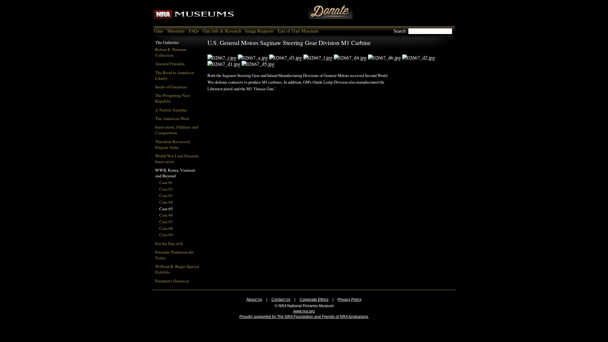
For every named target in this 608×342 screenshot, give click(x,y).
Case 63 (166, 195)
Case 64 (166, 202)
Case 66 (166, 215)
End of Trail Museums (298, 31)
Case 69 (166, 235)
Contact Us (280, 299)
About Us (254, 299)
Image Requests (259, 31)
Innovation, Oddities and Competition (176, 130)
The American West (172, 118)
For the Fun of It (169, 243)
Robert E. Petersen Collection (171, 52)
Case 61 (166, 182)
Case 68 (166, 228)
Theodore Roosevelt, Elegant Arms (173, 144)
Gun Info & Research (222, 31)
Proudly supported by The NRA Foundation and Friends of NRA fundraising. (304, 316)
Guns (158, 31)
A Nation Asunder (171, 110)
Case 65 (166, 209)
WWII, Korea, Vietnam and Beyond (175, 173)
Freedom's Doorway (172, 281)
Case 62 (166, 189)
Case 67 (166, 222)
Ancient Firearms (170, 63)
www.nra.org (304, 311)
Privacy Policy (350, 299)
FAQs (194, 31)
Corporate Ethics (314, 299)
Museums (176, 31)
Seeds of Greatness (171, 87)
